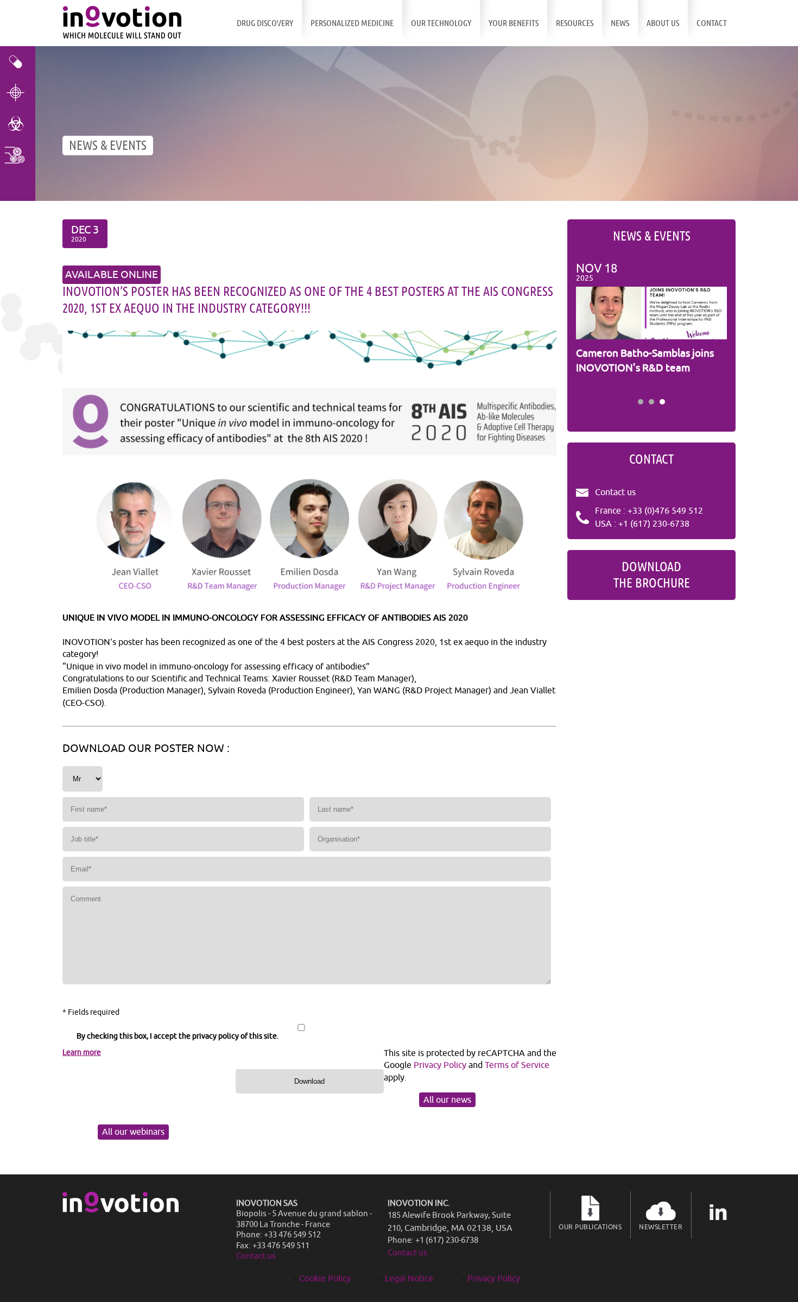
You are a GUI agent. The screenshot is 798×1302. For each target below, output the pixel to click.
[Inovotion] (120, 1209)
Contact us (615, 492)
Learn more (81, 1052)
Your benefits (514, 23)
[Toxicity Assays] (17, 123)
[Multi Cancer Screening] (17, 154)
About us (663, 23)
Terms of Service (517, 1065)
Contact (711, 23)
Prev (590, 327)
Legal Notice (409, 1278)
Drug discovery (265, 23)
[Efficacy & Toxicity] (17, 61)
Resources (574, 23)
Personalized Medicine (352, 23)
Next (712, 327)
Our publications (590, 1227)
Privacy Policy (440, 1065)
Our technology (441, 23)
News (620, 23)
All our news (447, 1100)
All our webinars (133, 1132)
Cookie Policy (325, 1278)
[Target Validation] (17, 92)
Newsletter (660, 1227)
